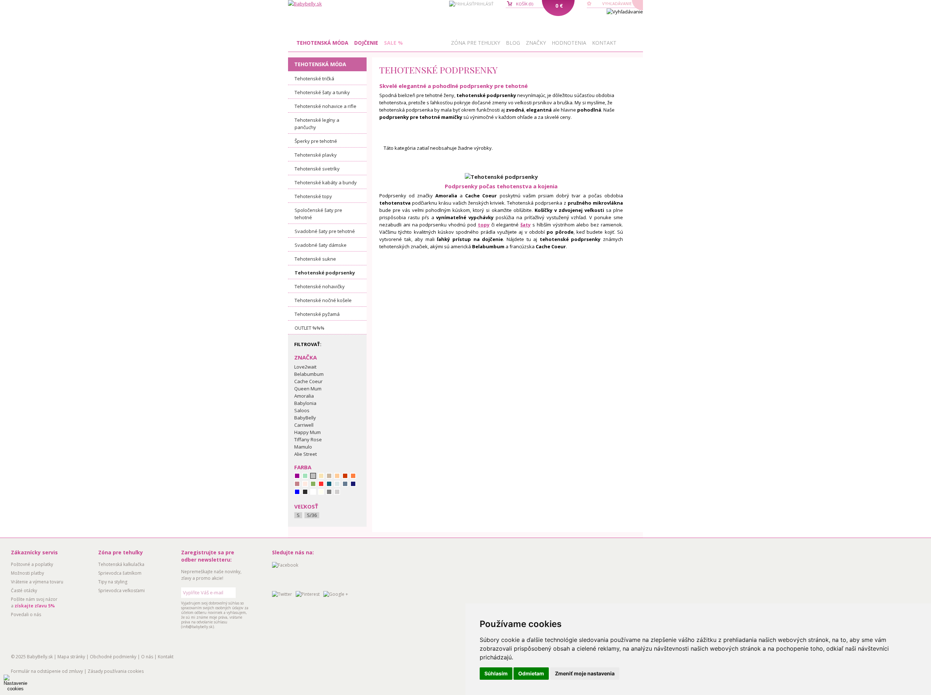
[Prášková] (337, 476)
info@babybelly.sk (197, 626)
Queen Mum (307, 388)
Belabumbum (309, 374)
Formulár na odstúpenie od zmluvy (47, 671)
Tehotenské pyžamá (317, 314)
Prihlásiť (484, 4)
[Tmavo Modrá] (353, 484)
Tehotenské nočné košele (323, 300)
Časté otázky (24, 590)
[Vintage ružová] (297, 484)
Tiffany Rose (308, 439)
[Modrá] (297, 492)
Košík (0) (524, 4)
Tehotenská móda (322, 42)
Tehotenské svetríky (317, 168)
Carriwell (303, 425)
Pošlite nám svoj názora (34, 602)
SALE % (393, 42)
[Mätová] (305, 476)
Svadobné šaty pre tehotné (325, 231)
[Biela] (313, 492)
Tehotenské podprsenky (325, 272)
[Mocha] (329, 476)
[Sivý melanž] (337, 492)
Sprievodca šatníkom (119, 573)
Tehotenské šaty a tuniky (322, 92)
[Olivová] (313, 484)
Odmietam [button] (531, 673)
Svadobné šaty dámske (321, 245)
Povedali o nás (26, 614)
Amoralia (304, 396)
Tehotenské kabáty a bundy (326, 182)
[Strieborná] (313, 476)
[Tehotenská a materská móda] (305, 3)
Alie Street (305, 454)
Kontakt (604, 42)
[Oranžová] (353, 476)
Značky (536, 42)
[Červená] (321, 484)
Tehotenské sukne (315, 259)
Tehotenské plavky (316, 155)
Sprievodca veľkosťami (121, 590)
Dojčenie (366, 42)
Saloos (301, 410)
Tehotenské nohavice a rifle (325, 106)
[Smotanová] (321, 492)
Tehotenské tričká (314, 78)
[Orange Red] (345, 476)
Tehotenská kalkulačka (121, 564)
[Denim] (345, 484)
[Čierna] (305, 492)
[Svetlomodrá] (337, 484)
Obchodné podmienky (113, 657)
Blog (513, 42)
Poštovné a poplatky (32, 564)
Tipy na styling (112, 582)
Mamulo (303, 446)
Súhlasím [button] (496, 673)
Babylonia (305, 403)
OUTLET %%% (309, 328)
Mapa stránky (71, 657)
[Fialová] (297, 476)
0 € (559, 5)
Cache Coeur (308, 381)
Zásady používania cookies (116, 671)
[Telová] (321, 476)
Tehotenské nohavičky (320, 286)
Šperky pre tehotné (316, 141)
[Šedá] (329, 492)
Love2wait (305, 366)
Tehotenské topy (313, 196)
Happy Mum (307, 432)
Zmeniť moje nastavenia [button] (585, 673)
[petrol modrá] (329, 484)
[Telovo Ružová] (305, 484)
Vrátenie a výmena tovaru (37, 582)
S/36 (312, 515)
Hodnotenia (569, 42)
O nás (147, 657)
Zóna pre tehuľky (475, 42)
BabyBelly (305, 417)
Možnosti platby (27, 573)
